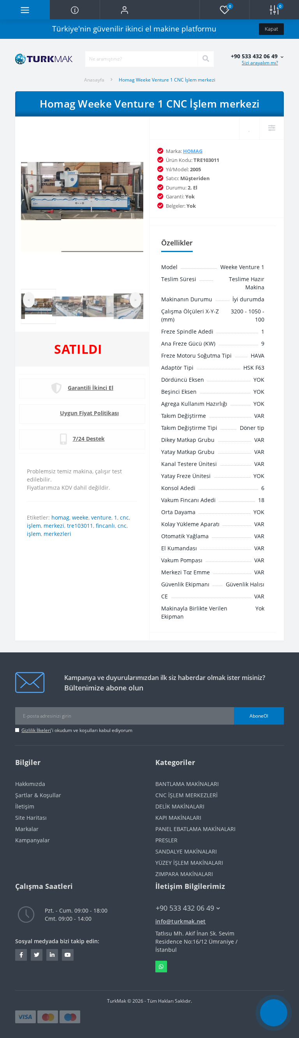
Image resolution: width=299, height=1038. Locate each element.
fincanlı (105, 525)
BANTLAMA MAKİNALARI (187, 784)
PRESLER (166, 840)
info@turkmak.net (180, 921)
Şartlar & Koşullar (38, 795)
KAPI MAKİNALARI (178, 817)
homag (60, 517)
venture (101, 517)
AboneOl (259, 716)
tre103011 (80, 525)
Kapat (271, 28)
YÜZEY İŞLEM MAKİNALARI (189, 862)
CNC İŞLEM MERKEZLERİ (186, 795)
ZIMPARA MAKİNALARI (184, 874)
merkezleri (57, 533)
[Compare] (271, 127)
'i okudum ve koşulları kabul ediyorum (76, 730)
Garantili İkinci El (90, 387)
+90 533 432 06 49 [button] (185, 908)
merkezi (54, 525)
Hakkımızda (30, 784)
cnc (124, 517)
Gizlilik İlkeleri (36, 730)
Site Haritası (31, 817)
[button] (125, 9)
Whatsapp (161, 966)
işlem (34, 525)
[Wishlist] (249, 127)
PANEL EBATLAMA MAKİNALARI (195, 829)
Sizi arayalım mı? (260, 62)
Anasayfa (94, 80)
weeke (80, 517)
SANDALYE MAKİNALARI (186, 851)
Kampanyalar (32, 840)
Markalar (27, 829)
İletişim (24, 806)
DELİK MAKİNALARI (179, 806)
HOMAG (192, 151)
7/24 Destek (89, 438)
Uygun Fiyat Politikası (89, 413)
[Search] (205, 59)
